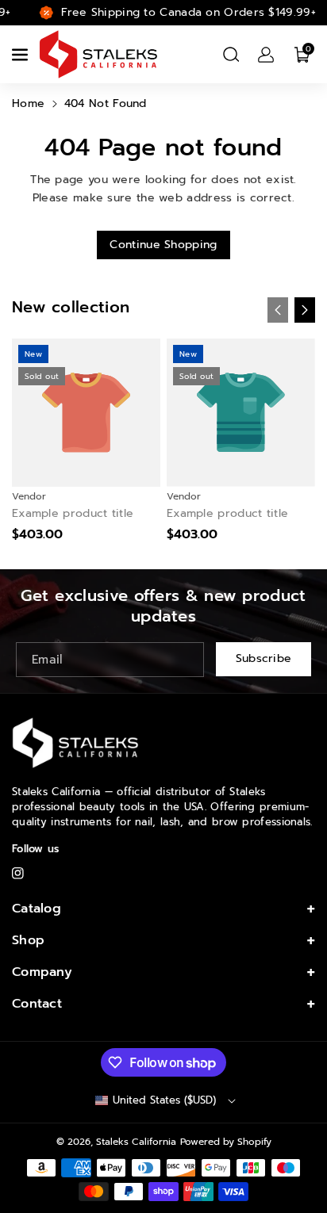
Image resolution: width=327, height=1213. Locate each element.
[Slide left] (277, 310)
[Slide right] (304, 310)
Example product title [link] (72, 514)
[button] (21, 54)
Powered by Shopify (225, 1142)
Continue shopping (163, 244)
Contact (37, 1003)
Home (28, 103)
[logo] (75, 742)
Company (42, 971)
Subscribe (264, 658)
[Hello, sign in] (265, 54)
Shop (28, 940)
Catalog (36, 908)
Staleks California (136, 1142)
